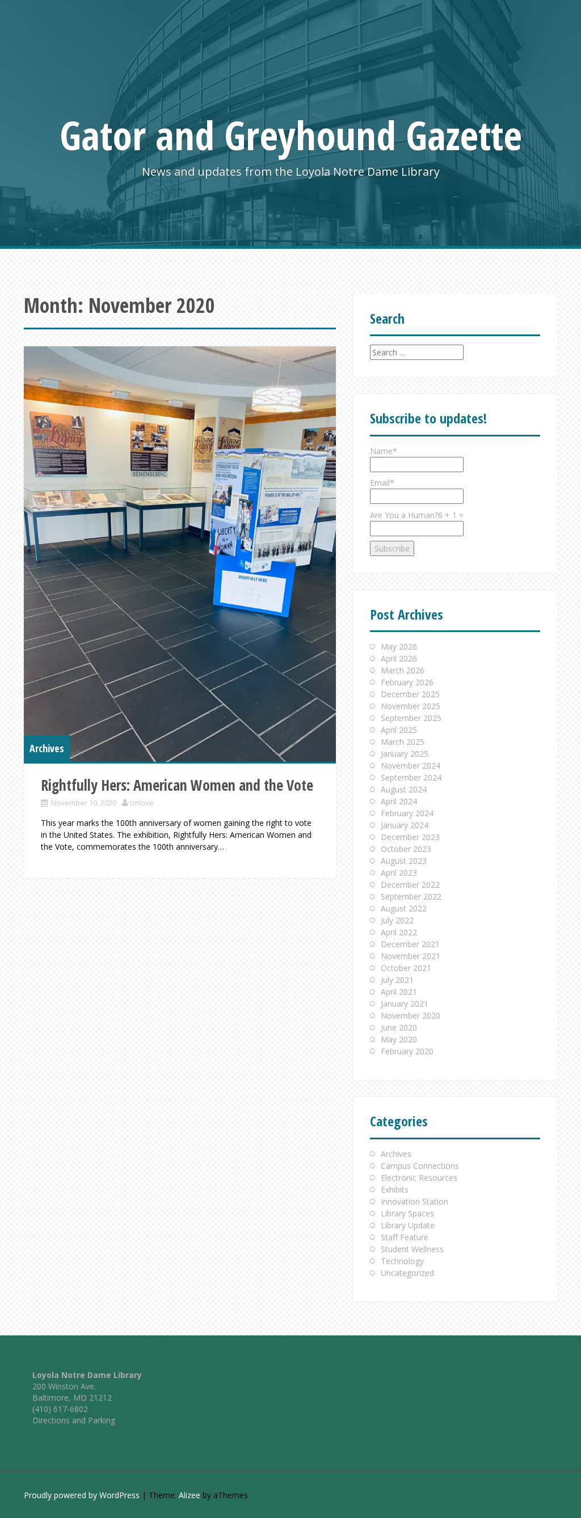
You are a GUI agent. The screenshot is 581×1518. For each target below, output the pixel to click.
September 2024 (411, 777)
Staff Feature (404, 1237)
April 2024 (399, 801)
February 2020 (407, 1051)
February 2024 (407, 813)
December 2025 (410, 694)
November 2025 (410, 706)
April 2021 (399, 991)
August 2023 (404, 860)
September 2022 (411, 896)
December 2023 (410, 837)
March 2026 (402, 670)
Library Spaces (407, 1213)
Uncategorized (407, 1272)
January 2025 (404, 753)
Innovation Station (414, 1201)
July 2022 (397, 920)
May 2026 (399, 646)
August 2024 (404, 789)
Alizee (189, 1495)
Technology (402, 1261)
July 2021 (397, 979)
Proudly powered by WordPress (82, 1495)
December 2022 (410, 884)
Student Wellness (412, 1249)
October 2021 (406, 967)
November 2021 (410, 956)
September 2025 (411, 718)
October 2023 (406, 848)
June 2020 (399, 1027)
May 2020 (399, 1039)
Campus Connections (420, 1165)
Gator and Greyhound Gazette (291, 135)
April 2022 (399, 932)
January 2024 (404, 825)
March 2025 (402, 741)
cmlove (141, 803)
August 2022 (404, 908)
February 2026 (407, 682)
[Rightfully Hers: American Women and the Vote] (180, 554)
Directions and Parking (73, 1420)
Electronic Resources (419, 1177)
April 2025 (399, 729)
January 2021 (404, 1003)
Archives (47, 748)
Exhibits (395, 1189)
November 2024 (410, 765)
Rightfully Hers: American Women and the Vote (177, 785)
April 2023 (399, 872)
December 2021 (410, 944)
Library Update (408, 1225)
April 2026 (399, 658)
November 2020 (410, 1015)
